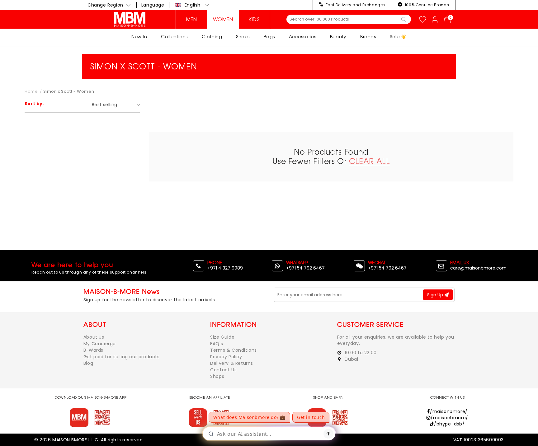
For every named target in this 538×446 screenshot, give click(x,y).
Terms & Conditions (233, 350)
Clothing (212, 36)
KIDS (254, 19)
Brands (368, 36)
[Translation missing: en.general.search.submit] (403, 19)
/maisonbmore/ (448, 411)
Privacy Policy (226, 357)
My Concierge (99, 343)
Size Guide (222, 337)
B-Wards (93, 350)
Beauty (338, 36)
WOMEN (223, 19)
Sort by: (34, 104)
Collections (174, 36)
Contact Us (223, 370)
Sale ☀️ (398, 36)
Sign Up (435, 295)
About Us (93, 337)
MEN (191, 19)
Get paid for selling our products (121, 357)
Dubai (350, 359)
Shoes (243, 36)
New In (139, 36)
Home (31, 91)
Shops (217, 376)
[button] (192, 5)
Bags (269, 36)
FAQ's (216, 343)
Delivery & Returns (231, 363)
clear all (369, 161)
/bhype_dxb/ (449, 424)
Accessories (302, 36)
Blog (88, 363)
